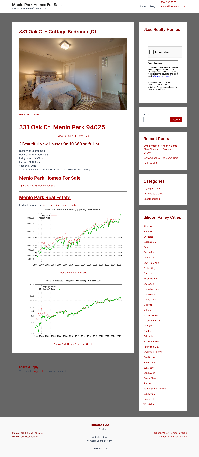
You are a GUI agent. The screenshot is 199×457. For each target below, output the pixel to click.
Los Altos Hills (151, 289)
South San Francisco (154, 388)
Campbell (148, 247)
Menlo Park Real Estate (45, 197)
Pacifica (147, 331)
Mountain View (151, 320)
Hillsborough (150, 278)
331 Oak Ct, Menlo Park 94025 (62, 127)
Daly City (148, 257)
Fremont (148, 273)
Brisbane (148, 236)
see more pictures (29, 114)
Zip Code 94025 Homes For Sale (37, 185)
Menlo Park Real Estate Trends (59, 205)
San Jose (148, 367)
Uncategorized (151, 198)
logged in (39, 371)
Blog (152, 6)
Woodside (148, 404)
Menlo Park (149, 299)
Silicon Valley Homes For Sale (170, 432)
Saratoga (148, 383)
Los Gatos (149, 294)
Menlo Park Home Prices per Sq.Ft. (73, 344)
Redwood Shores (152, 351)
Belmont (148, 231)
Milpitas (147, 310)
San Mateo (149, 372)
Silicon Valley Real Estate (173, 436)
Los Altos (148, 283)
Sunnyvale (149, 393)
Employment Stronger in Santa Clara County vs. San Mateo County (160, 149)
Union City (149, 399)
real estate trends (153, 193)
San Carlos (149, 362)
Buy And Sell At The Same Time (160, 157)
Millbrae (147, 304)
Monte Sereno (151, 315)
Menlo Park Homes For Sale (37, 4)
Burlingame (149, 241)
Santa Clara (149, 378)
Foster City (149, 268)
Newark (147, 325)
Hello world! (150, 163)
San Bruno (149, 357)
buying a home (151, 188)
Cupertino (149, 252)
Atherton (148, 226)
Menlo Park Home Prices (73, 272)
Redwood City (151, 346)
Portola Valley (151, 341)
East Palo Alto (151, 262)
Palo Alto (148, 336)
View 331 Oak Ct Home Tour (73, 135)
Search (147, 114)
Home (142, 6)
